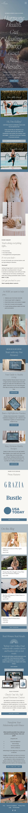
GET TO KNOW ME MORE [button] (14, 141)
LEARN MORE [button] (14, 392)
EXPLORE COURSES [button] (14, 713)
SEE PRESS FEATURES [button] (14, 519)
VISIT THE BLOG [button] (14, 627)
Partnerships (16, 807)
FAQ (4, 805)
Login (10, 807)
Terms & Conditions (12, 805)
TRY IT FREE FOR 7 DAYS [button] (14, 766)
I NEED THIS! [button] (14, 80)
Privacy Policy (21, 805)
